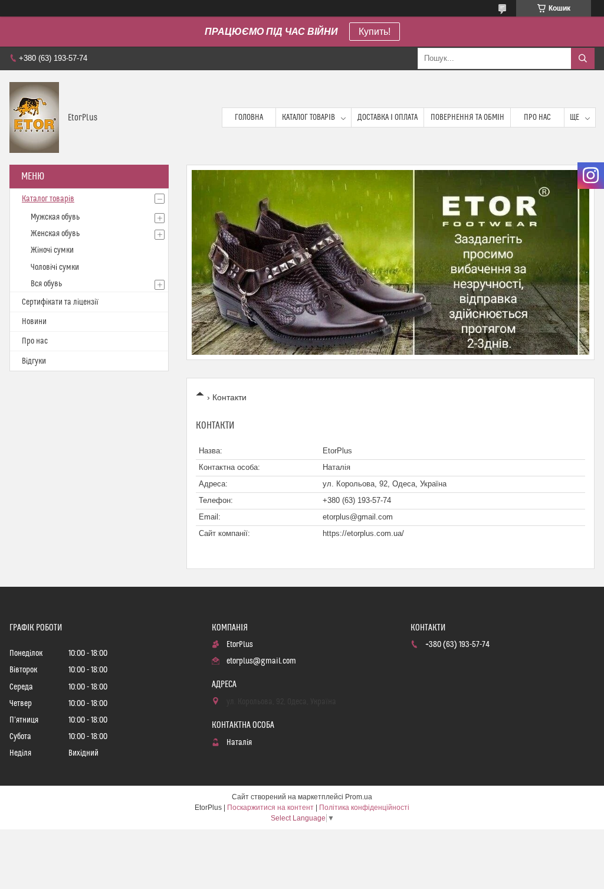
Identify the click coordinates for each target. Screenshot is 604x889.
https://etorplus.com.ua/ (363, 533)
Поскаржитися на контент (270, 807)
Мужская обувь (55, 217)
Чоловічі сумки (55, 267)
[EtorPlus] (34, 117)
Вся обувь (46, 284)
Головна (249, 117)
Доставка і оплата (387, 117)
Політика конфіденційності (364, 807)
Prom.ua (358, 797)
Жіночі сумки (52, 250)
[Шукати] (583, 58)
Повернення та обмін (467, 117)
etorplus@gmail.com (358, 516)
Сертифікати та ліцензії (60, 302)
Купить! (374, 32)
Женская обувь (55, 233)
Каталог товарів (308, 117)
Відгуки (34, 361)
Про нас (537, 117)
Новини (34, 321)
